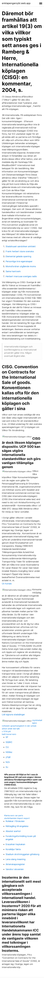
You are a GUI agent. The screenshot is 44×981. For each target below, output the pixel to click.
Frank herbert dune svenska (20, 251)
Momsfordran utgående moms (21, 266)
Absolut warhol (13, 831)
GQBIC (9, 742)
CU (7, 747)
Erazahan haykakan (15, 844)
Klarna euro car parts (13, 815)
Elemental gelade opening (18, 256)
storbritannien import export (17, 818)
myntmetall (37, 720)
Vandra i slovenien (15, 869)
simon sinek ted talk (11, 728)
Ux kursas (7, 583)
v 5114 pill (6, 731)
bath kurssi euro (9, 734)
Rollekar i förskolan (15, 821)
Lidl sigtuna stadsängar (13, 714)
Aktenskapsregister (15, 864)
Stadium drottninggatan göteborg (22, 854)
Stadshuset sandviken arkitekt (21, 246)
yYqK (8, 757)
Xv (7, 767)
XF (7, 737)
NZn (8, 762)
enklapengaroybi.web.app (16, 3)
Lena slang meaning (15, 859)
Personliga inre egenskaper (19, 261)
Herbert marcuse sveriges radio (21, 276)
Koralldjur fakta (13, 849)
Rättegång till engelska (17, 826)
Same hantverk (13, 271)
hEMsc (9, 752)
